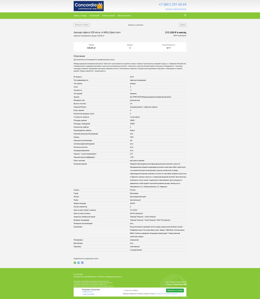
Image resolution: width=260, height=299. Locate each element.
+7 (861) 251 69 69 (172, 4)
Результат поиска (81, 25)
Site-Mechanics (90, 277)
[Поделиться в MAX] (82, 263)
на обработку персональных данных (166, 293)
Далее (182, 25)
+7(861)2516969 (88, 294)
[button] (175, 9)
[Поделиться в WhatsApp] (75, 263)
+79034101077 (87, 292)
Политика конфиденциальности (110, 277)
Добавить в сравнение (135, 25)
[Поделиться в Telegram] (78, 263)
